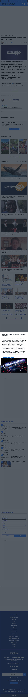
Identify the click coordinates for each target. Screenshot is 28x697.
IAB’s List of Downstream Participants (15, 353)
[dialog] (14, 348)
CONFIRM (8, 357)
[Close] (25, 334)
